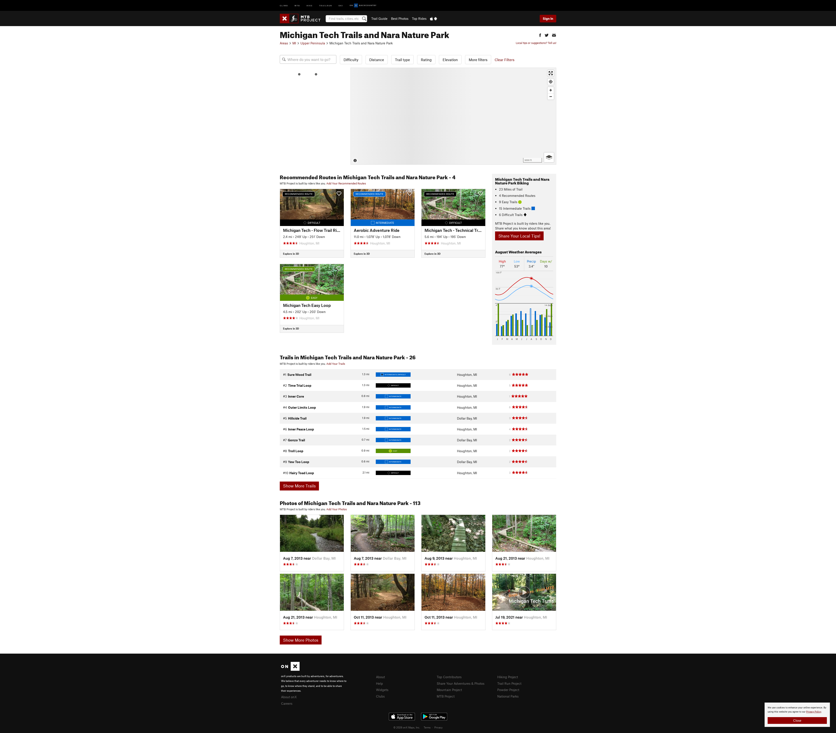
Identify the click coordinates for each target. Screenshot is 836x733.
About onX (289, 697)
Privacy (438, 727)
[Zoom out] (551, 96)
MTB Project (446, 696)
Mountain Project (449, 690)
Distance (376, 59)
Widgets (382, 690)
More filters (478, 59)
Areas (284, 43)
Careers (286, 703)
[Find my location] (551, 82)
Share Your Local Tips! (519, 235)
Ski (341, 5)
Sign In (548, 18)
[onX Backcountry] (363, 5)
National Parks (508, 696)
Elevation (450, 59)
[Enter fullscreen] (551, 73)
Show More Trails (299, 485)
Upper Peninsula (312, 43)
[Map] (453, 116)
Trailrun (325, 5)
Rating (426, 59)
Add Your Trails (335, 363)
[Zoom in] (551, 90)
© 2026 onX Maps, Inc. (406, 727)
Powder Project (508, 690)
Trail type (402, 59)
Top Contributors (449, 677)
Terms (427, 727)
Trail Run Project (509, 683)
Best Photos (399, 18)
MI (294, 43)
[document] (797, 715)
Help (379, 683)
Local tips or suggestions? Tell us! (536, 43)
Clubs (380, 696)
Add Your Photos (336, 509)
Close (797, 720)
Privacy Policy (813, 711)
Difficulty (351, 59)
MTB (297, 5)
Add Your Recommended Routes (346, 183)
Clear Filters (504, 59)
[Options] (549, 157)
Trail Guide (379, 18)
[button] (540, 34)
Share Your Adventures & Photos (460, 683)
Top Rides (419, 18)
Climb (284, 5)
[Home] (302, 18)
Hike (310, 5)
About (380, 677)
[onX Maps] (290, 669)
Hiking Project (507, 677)
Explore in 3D (291, 253)
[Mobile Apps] (433, 18)
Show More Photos (300, 640)
